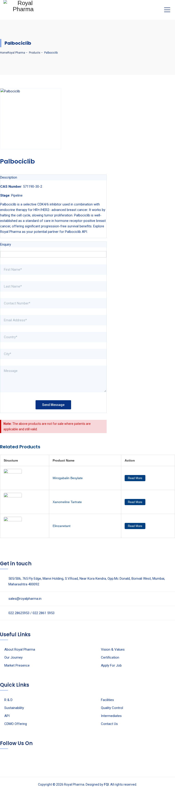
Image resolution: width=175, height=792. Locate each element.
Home (12, 52)
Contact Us (109, 724)
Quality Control (112, 708)
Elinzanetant (61, 526)
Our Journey (13, 657)
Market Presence (17, 665)
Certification (110, 657)
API (7, 716)
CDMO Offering (15, 724)
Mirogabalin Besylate (68, 478)
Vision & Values (113, 649)
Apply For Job (111, 665)
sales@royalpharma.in (24, 599)
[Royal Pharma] (23, 8)
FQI (106, 784)
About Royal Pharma (19, 649)
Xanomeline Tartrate (67, 502)
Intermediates (111, 716)
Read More (135, 478)
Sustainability (14, 708)
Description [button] (8, 177)
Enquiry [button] (5, 244)
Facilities (107, 700)
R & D (8, 700)
